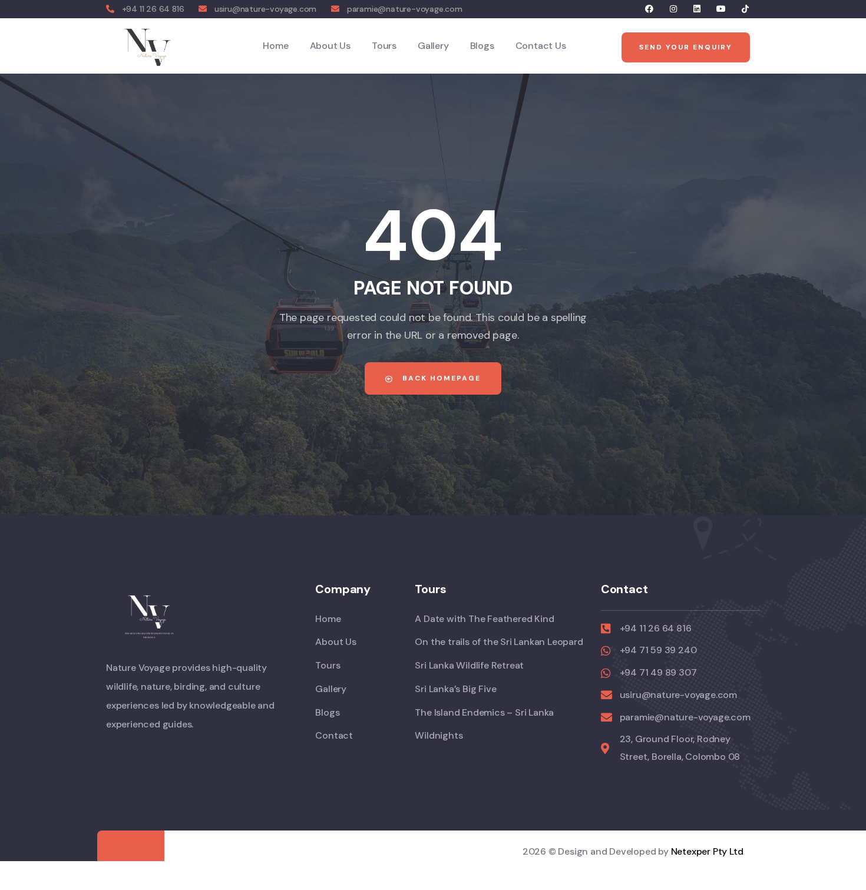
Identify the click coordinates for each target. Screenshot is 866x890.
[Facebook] (649, 9)
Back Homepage (440, 378)
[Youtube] (721, 9)
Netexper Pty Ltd (707, 851)
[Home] (148, 45)
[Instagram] (673, 9)
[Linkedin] (697, 9)
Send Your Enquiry (685, 47)
